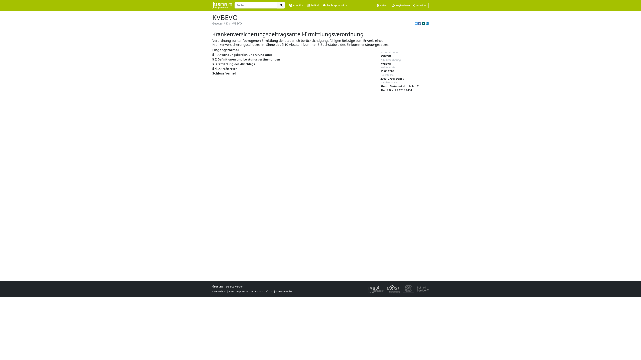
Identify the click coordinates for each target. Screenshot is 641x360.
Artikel (314, 5)
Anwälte (298, 5)
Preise (383, 5)
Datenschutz (219, 291)
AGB (231, 291)
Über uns (217, 286)
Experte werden (234, 286)
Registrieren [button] (403, 5)
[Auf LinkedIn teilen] (427, 24)
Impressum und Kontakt (250, 291)
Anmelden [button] (421, 5)
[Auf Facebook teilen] (419, 24)
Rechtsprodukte (337, 5)
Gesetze (217, 23)
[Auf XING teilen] (423, 24)
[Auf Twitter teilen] (416, 24)
